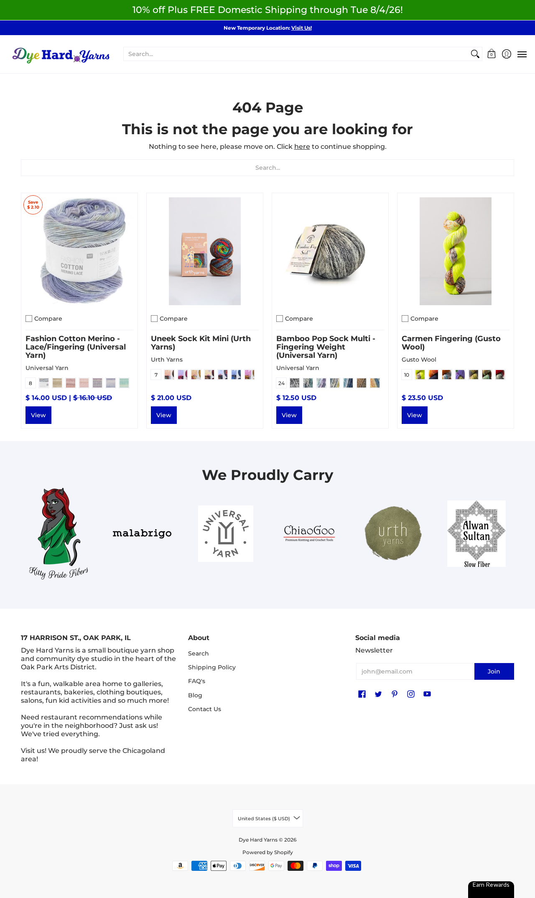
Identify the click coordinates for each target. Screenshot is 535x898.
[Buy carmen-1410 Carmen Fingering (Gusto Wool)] (456, 251)
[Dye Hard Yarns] (60, 54)
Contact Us (204, 709)
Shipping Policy (212, 667)
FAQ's (196, 681)
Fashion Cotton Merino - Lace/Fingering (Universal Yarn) (75, 347)
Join (494, 671)
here (302, 147)
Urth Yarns (167, 359)
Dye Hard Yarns (258, 840)
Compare (48, 318)
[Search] (475, 54)
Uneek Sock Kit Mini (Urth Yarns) (201, 343)
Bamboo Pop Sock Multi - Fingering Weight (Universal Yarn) (325, 347)
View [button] (38, 415)
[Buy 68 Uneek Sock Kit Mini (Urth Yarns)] (205, 251)
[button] (491, 54)
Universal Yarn (47, 368)
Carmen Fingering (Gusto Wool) (451, 343)
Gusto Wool (419, 359)
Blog (195, 695)
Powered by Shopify (267, 852)
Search (198, 653)
